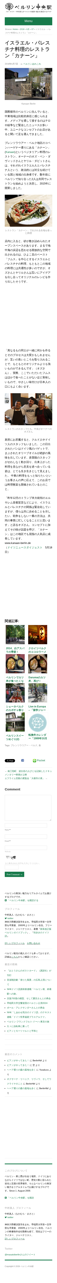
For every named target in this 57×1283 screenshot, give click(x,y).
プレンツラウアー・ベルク (24, 745)
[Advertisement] (28, 317)
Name (7, 830)
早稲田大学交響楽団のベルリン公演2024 (27, 1003)
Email (7, 841)
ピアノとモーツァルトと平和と (22, 1031)
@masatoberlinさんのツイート (20, 1254)
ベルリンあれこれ (32, 63)
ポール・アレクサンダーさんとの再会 (26, 1007)
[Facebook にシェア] (22, 760)
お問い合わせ (33, 943)
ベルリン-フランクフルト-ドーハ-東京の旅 (28, 1021)
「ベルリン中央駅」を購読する (22, 900)
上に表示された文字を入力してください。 (23, 863)
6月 (27, 29)
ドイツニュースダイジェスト (24, 547)
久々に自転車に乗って (18, 1026)
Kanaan (10, 152)
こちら (14, 957)
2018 (22, 29)
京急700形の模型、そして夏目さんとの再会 (29, 998)
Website (8, 851)
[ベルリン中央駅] (28, 8)
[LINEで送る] (34, 760)
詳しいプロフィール (15, 943)
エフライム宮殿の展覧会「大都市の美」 (25, 778)
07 (33, 29)
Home (15, 29)
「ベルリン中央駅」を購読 (20, 1197)
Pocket (41, 760)
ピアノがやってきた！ (18, 1060)
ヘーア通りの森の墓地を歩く (21, 1069)
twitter (10, 918)
